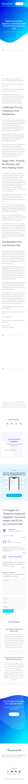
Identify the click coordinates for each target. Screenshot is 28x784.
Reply (23, 537)
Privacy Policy (21, 779)
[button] (25, 3)
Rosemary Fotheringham (15, 556)
